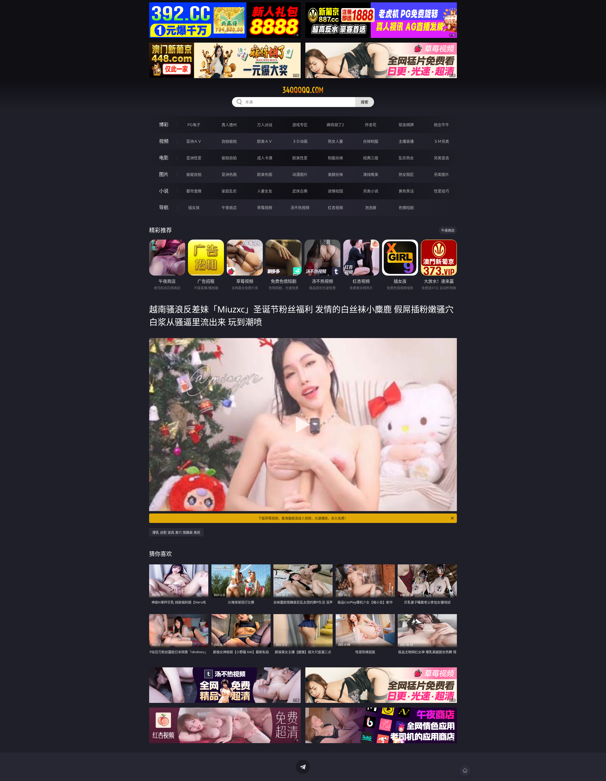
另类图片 (441, 174)
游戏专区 (299, 124)
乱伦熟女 (406, 158)
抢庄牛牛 (441, 124)
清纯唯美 (370, 174)
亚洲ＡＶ (193, 141)
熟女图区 (406, 174)
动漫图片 (299, 174)
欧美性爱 (299, 158)
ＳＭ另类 (441, 141)
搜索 (364, 102)
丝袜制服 (370, 141)
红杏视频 (335, 207)
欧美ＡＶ (264, 141)
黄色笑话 (406, 191)
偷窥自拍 (193, 174)
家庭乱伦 (229, 191)
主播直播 (406, 141)
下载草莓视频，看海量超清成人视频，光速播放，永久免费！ (303, 518)
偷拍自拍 (229, 158)
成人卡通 (264, 158)
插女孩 (194, 207)
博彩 (164, 124)
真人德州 (229, 124)
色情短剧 (406, 207)
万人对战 (264, 124)
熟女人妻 (335, 141)
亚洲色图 (229, 174)
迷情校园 (335, 191)
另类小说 (370, 191)
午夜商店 (229, 207)
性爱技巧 (441, 191)
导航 (164, 207)
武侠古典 (299, 191)
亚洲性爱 (193, 158)
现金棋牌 (406, 124)
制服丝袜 (335, 158)
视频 (164, 141)
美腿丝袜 (335, 174)
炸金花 (370, 124)
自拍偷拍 (229, 141)
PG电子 (193, 124)
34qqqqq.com (303, 90)
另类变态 (441, 158)
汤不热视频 (299, 207)
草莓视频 (264, 207)
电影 (164, 158)
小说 (164, 191)
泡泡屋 (370, 207)
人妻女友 (264, 191)
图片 (164, 174)
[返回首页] (465, 770)
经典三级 (370, 158)
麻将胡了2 (335, 124)
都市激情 (193, 191)
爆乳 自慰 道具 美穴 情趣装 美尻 (176, 532)
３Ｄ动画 (299, 141)
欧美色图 (264, 174)
